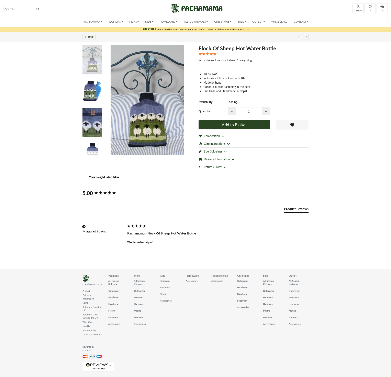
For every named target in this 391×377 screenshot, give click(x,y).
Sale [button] (241, 21)
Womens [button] (115, 21)
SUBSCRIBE (149, 29)
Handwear (113, 304)
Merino (111, 310)
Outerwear (113, 290)
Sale (265, 275)
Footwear (113, 317)
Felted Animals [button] (195, 21)
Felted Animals (219, 275)
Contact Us (87, 291)
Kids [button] (148, 21)
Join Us (86, 326)
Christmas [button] (221, 21)
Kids (162, 275)
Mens (137, 275)
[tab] (296, 210)
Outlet (293, 275)
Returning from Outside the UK (90, 316)
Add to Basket (234, 124)
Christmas (243, 275)
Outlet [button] (257, 21)
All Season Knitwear (113, 282)
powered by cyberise (88, 348)
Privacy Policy (89, 330)
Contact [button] (300, 21)
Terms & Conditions (92, 334)
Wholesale (279, 21)
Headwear (113, 297)
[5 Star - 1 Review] (254, 54)
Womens (113, 275)
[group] (103, 193)
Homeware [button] (167, 21)
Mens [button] (133, 21)
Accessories (114, 323)
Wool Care (87, 322)
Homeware (192, 275)
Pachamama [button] (91, 21)
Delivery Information (88, 297)
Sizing (85, 302)
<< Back (89, 37)
